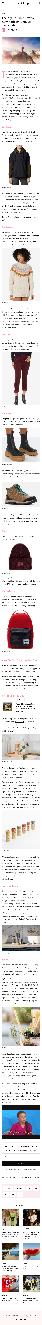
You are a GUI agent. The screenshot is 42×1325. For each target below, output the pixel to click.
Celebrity (5, 1229)
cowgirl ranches (8, 80)
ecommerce (13, 1177)
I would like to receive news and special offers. (22, 1169)
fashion (20, 1177)
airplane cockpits (24, 80)
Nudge (4, 900)
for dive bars (30, 77)
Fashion (4, 13)
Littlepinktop (21, 3)
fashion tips (28, 1177)
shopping (36, 1177)
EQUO (4, 978)
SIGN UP (21, 1164)
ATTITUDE (19, 721)
